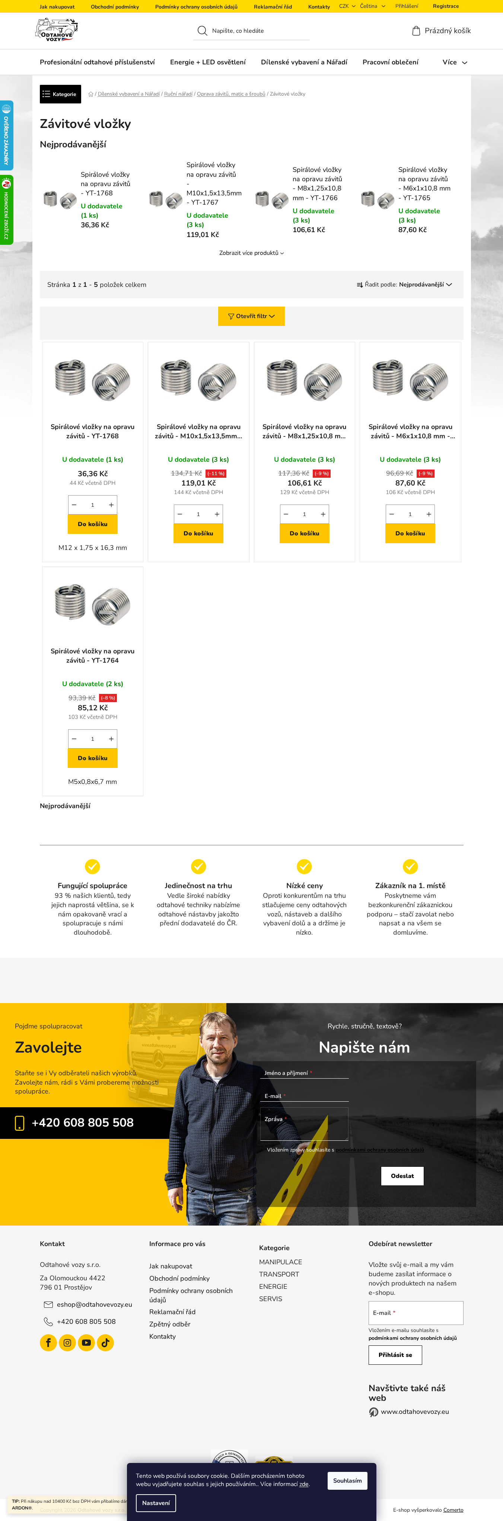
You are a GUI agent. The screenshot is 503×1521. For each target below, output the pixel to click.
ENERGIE (273, 1286)
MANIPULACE (280, 1262)
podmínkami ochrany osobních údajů (380, 1149)
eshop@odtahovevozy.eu (94, 1304)
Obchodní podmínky (115, 6)
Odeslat (402, 1176)
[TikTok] (105, 1342)
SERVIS (270, 1298)
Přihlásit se (395, 1355)
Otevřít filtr (251, 316)
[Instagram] (67, 1342)
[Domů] (90, 93)
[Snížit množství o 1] (74, 505)
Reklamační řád (273, 6)
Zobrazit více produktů (248, 253)
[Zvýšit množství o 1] (111, 505)
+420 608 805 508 (83, 1123)
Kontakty (319, 6)
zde (304, 1484)
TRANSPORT (279, 1274)
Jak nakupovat (57, 6)
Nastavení (156, 1503)
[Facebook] (48, 1342)
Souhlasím (347, 1481)
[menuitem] (97, 62)
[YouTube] (86, 1342)
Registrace (446, 6)
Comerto (453, 1510)
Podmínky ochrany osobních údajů (196, 6)
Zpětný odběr (169, 1324)
